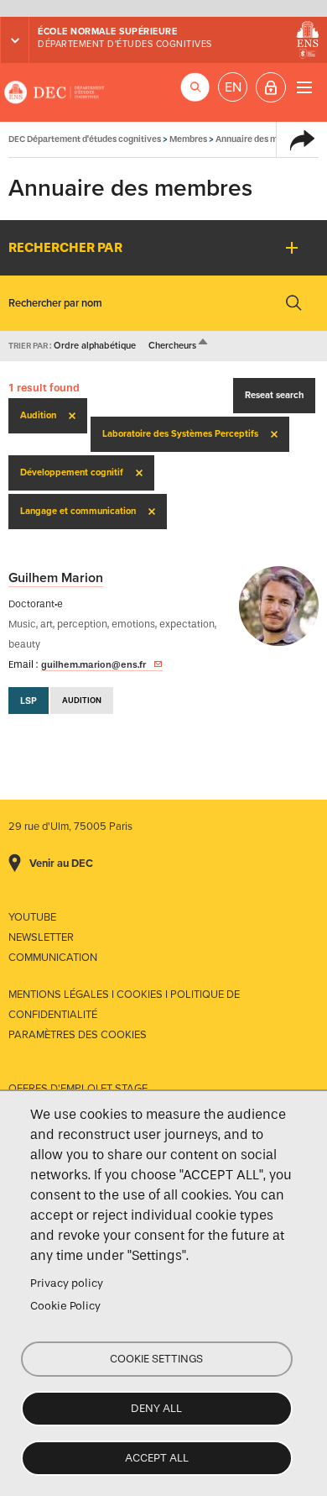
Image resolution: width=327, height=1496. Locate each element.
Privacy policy (66, 1283)
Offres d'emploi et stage (78, 1088)
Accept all (157, 1458)
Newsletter (41, 937)
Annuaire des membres (261, 139)
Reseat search (274, 395)
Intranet (271, 87)
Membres (188, 139)
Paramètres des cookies (77, 1035)
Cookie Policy (65, 1306)
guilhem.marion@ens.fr (93, 664)
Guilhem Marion (55, 578)
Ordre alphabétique (95, 345)
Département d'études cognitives (125, 44)
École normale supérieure (107, 31)
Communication (52, 957)
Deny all (156, 1408)
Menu (304, 87)
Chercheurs (179, 345)
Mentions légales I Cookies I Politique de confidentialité (124, 1004)
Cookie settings (156, 1359)
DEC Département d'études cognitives (54, 92)
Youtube (32, 917)
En (233, 87)
